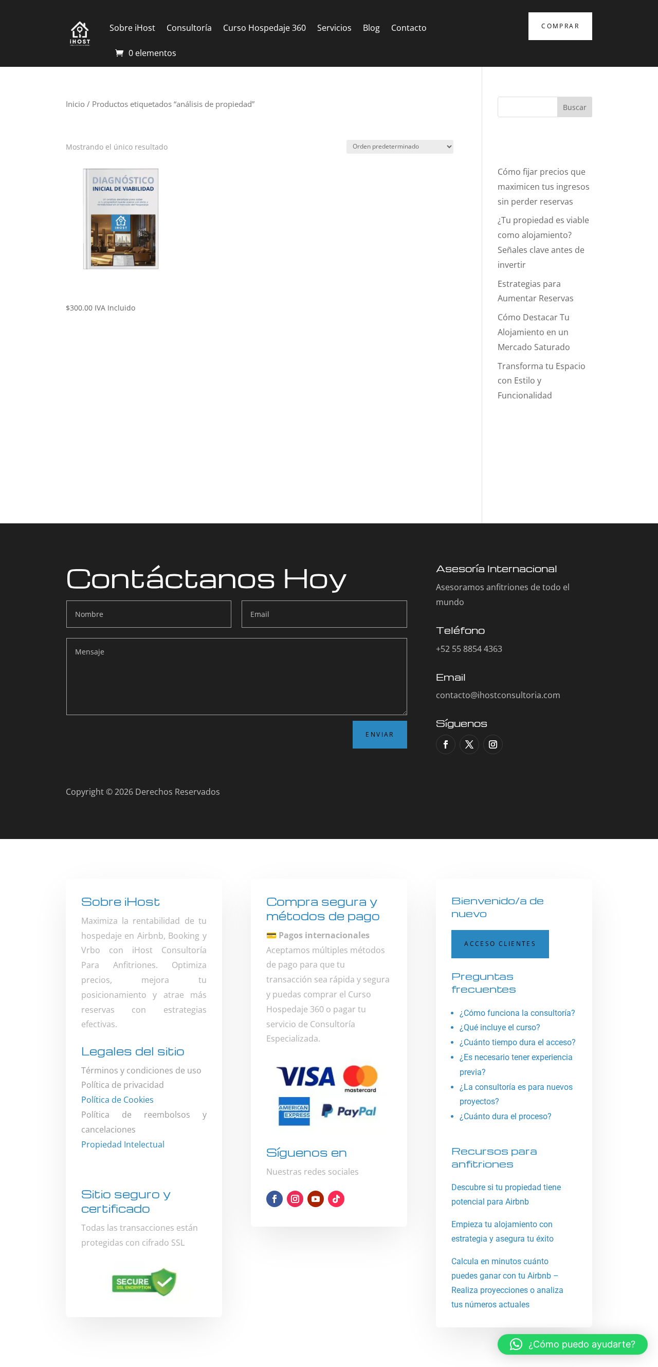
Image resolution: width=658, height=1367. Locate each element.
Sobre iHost (132, 27)
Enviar (379, 734)
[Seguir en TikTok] (336, 1199)
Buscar (575, 107)
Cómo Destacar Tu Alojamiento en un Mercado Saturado (534, 332)
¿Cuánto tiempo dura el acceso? (518, 1042)
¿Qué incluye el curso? (500, 1027)
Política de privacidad (122, 1084)
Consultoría (189, 27)
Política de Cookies (117, 1099)
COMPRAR (560, 26)
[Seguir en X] (469, 744)
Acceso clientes (500, 943)
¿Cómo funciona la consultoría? (517, 1013)
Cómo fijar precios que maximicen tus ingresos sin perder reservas (544, 186)
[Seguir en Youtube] (315, 1199)
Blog (371, 27)
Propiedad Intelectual (122, 1144)
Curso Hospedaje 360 (264, 27)
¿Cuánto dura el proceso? (506, 1116)
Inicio (75, 104)
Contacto (409, 27)
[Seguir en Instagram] (493, 744)
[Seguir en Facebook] (445, 744)
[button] (573, 1344)
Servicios (334, 27)
